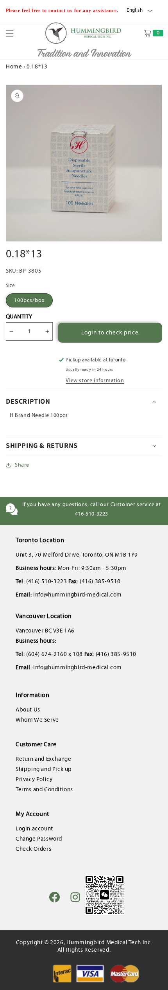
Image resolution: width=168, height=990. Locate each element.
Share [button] (22, 465)
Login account (34, 828)
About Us (28, 709)
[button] (14, 33)
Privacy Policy (34, 779)
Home (14, 66)
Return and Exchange (43, 758)
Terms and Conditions (44, 789)
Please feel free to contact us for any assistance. (63, 10)
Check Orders (33, 848)
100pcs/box (29, 300)
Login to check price (110, 332)
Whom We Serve (37, 719)
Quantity (19, 316)
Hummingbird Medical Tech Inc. (109, 942)
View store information (95, 380)
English (135, 10)
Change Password (39, 838)
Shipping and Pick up (44, 769)
